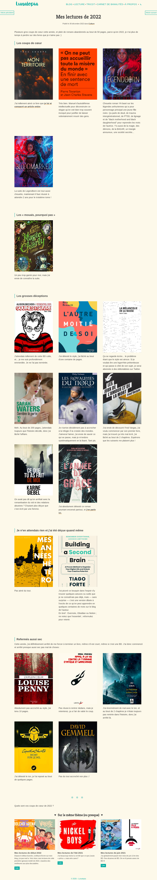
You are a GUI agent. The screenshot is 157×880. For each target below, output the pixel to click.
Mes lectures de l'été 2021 (70, 853)
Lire (17, 868)
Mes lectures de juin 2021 (113, 853)
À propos (131, 4)
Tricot (91, 4)
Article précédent (7, 13)
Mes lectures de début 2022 (27, 853)
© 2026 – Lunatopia (78, 879)
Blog (69, 4)
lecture (79, 4)
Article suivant (151, 13)
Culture (92, 24)
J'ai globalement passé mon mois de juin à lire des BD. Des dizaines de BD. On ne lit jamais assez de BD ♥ (120, 858)
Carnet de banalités (110, 4)
